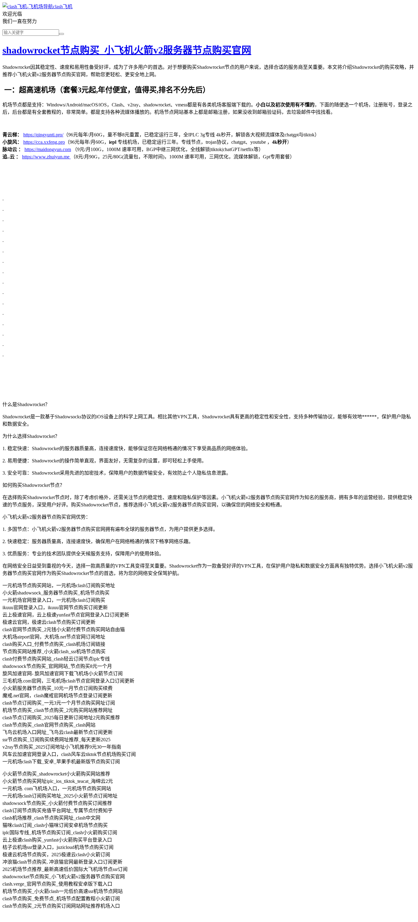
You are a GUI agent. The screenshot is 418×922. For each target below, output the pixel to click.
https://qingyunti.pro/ (43, 134)
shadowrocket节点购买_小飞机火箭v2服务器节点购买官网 (126, 50)
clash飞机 (63, 6)
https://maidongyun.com (47, 149)
